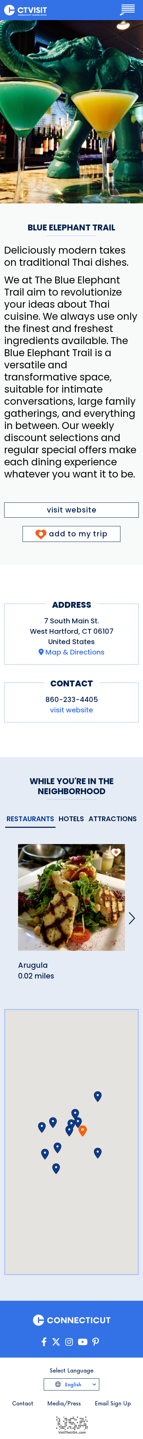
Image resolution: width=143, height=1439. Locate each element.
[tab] (30, 819)
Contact (22, 1403)
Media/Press (64, 1403)
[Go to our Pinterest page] (95, 1342)
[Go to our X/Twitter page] (56, 1342)
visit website (71, 510)
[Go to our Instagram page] (69, 1342)
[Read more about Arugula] (71, 901)
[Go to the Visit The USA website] (71, 1424)
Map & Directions (74, 652)
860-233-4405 (71, 699)
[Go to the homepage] (25, 10)
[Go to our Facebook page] (44, 1342)
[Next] (132, 918)
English (72, 1384)
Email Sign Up (113, 1403)
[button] (69, 1131)
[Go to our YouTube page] (82, 1342)
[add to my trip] (116, 852)
